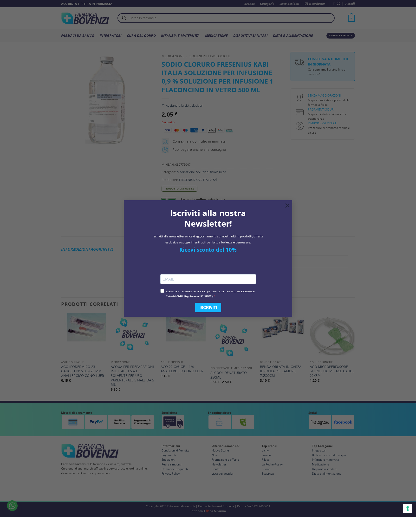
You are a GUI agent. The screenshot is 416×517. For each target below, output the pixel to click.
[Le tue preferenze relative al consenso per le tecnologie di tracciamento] (407, 508)
